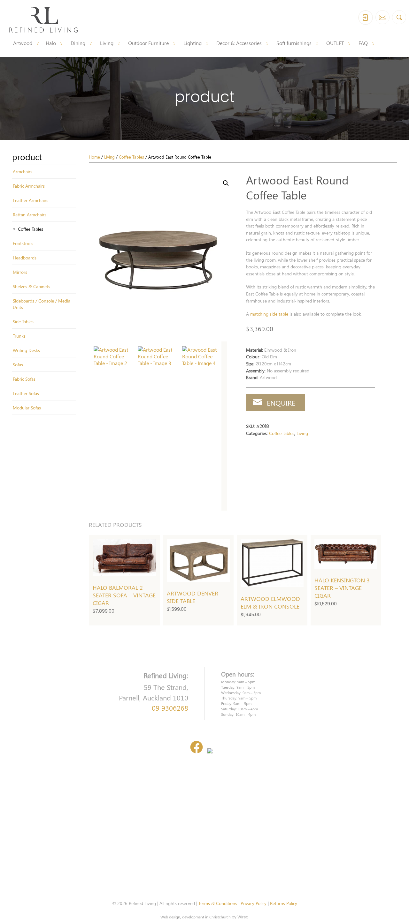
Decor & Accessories (239, 43)
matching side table (269, 313)
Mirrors (20, 272)
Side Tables (23, 321)
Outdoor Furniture (148, 43)
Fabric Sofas (24, 379)
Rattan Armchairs (29, 214)
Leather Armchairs (30, 200)
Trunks (19, 336)
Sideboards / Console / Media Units (41, 303)
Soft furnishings (294, 43)
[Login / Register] (366, 18)
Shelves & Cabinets (31, 286)
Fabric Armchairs (29, 186)
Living (106, 43)
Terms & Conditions (217, 903)
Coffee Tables (30, 229)
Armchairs (22, 171)
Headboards (24, 257)
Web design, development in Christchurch (195, 916)
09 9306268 (170, 707)
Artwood (22, 43)
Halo (51, 43)
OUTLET (335, 43)
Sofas (18, 364)
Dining (78, 43)
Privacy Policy (253, 903)
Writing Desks (26, 350)
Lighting (192, 43)
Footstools (23, 243)
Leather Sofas (26, 393)
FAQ (363, 43)
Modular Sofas (27, 407)
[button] (226, 183)
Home (94, 157)
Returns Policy (283, 903)
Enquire (281, 403)
